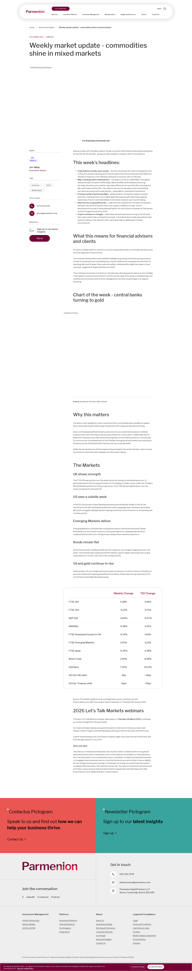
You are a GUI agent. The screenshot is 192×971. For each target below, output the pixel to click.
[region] (96, 967)
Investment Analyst (37, 170)
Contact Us (155, 14)
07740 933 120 (43, 206)
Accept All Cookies (156, 967)
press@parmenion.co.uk (47, 213)
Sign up (40, 238)
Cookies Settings (137, 967)
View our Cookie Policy (25, 968)
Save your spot (80, 746)
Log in (159, 8)
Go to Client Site (60, 8)
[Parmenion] (35, 11)
